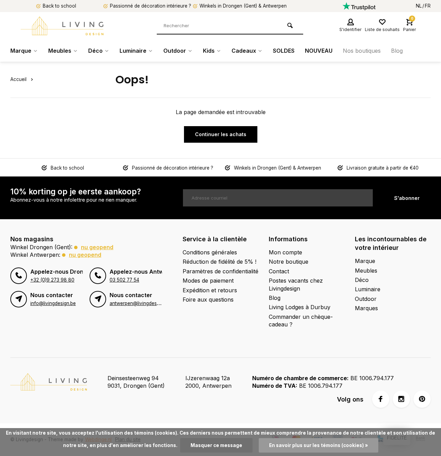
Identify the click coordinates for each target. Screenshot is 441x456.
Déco (95, 50)
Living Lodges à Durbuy (299, 307)
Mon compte (285, 252)
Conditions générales (210, 252)
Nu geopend (97, 247)
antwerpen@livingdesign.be (140, 303)
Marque (20, 50)
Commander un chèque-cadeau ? (301, 320)
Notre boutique (288, 261)
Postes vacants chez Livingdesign (296, 284)
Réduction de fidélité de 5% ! (219, 261)
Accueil (18, 79)
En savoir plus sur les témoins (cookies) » (318, 445)
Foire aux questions (208, 299)
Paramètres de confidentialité (220, 271)
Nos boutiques (362, 50)
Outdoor (174, 50)
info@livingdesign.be (53, 303)
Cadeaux (244, 50)
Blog (397, 50)
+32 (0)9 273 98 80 (52, 280)
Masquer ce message (216, 445)
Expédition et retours (210, 290)
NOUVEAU (318, 50)
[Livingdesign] (62, 26)
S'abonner (407, 198)
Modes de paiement (208, 280)
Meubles (59, 50)
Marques (366, 308)
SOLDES (284, 50)
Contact (279, 271)
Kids (209, 50)
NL (419, 6)
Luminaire (133, 50)
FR (428, 6)
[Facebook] (380, 399)
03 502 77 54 (124, 280)
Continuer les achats (220, 134)
